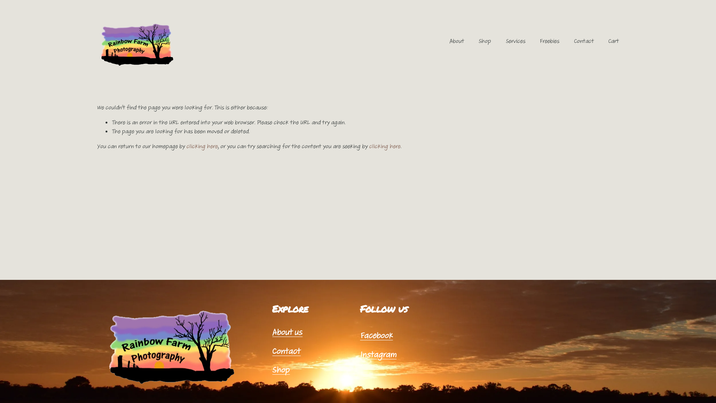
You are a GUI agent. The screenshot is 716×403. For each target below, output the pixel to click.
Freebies (549, 41)
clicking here (202, 146)
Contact (584, 41)
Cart (613, 41)
